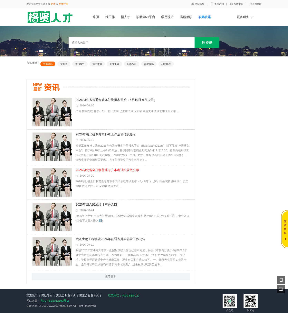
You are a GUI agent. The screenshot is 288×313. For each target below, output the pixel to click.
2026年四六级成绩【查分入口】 (98, 204)
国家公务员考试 (89, 295)
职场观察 (166, 64)
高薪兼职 (186, 17)
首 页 (95, 17)
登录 (53, 4)
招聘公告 (80, 64)
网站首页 (200, 4)
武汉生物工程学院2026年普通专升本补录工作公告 (110, 239)
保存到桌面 (256, 4)
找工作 (110, 17)
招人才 (125, 17)
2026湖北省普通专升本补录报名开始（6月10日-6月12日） (116, 100)
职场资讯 (204, 17)
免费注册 (63, 4)
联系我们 (31, 295)
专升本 (63, 64)
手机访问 (219, 4)
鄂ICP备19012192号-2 (55, 300)
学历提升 (167, 17)
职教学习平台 (145, 17)
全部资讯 (48, 64)
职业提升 (114, 64)
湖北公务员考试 (65, 295)
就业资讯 (149, 64)
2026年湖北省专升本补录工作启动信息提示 (106, 134)
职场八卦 (131, 64)
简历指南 (97, 64)
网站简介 (46, 295)
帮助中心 (239, 4)
